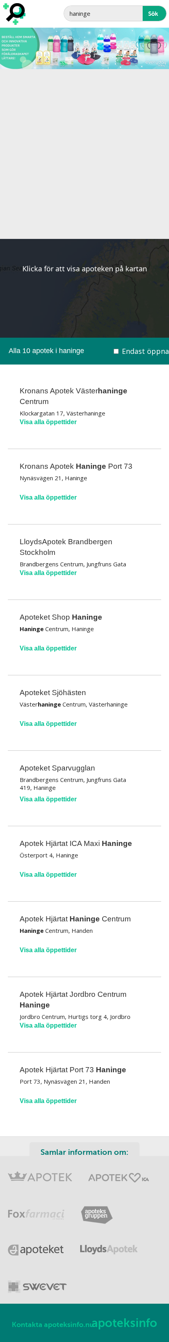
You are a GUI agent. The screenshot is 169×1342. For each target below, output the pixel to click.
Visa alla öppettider (48, 422)
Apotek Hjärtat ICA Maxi (76, 843)
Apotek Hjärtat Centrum (75, 919)
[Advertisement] (84, 154)
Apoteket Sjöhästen (53, 692)
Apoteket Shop (61, 617)
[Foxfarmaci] (36, 1210)
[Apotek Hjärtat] (118, 1174)
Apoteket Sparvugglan (57, 768)
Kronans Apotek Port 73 (76, 466)
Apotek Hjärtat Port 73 (73, 1070)
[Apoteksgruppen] (97, 1210)
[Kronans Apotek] (40, 1174)
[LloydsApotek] (108, 1246)
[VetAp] (37, 1282)
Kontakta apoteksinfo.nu (53, 1325)
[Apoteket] (36, 1246)
